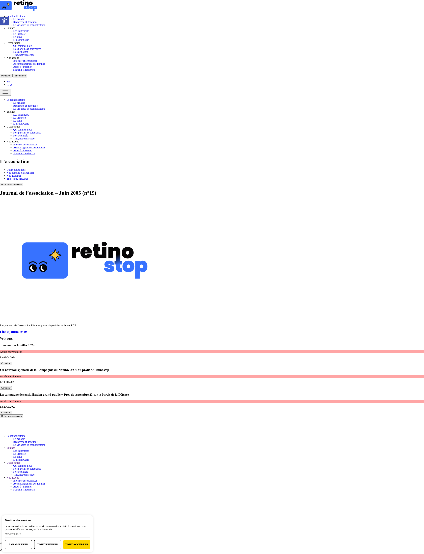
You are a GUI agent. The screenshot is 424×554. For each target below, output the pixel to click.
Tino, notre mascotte (23, 54)
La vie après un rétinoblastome (29, 25)
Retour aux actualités (11, 184)
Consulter (5, 363)
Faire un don (20, 75)
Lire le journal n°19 (13, 331)
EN (8, 81)
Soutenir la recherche (24, 69)
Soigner (11, 447)
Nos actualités (20, 51)
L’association (13, 462)
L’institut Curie (21, 39)
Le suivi (17, 36)
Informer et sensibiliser (25, 60)
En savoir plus (13, 534)
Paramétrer (18, 544)
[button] (4, 21)
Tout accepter (76, 544)
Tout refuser (47, 544)
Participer (5, 75)
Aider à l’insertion (22, 66)
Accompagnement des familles (29, 63)
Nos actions (13, 477)
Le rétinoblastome (16, 16)
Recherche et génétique (25, 22)
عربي (10, 84)
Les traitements (21, 31)
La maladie (19, 19)
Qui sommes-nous (22, 45)
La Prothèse (19, 34)
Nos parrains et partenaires (27, 48)
